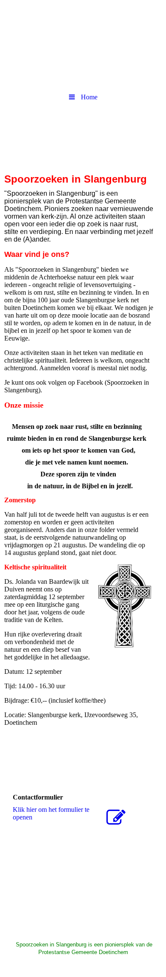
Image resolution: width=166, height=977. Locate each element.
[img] (83, 23)
